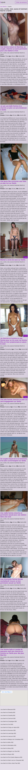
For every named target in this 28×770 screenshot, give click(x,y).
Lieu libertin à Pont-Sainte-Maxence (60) (11, 757)
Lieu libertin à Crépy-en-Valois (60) (10, 727)
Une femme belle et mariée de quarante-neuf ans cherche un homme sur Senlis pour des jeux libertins (12, 652)
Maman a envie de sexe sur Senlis (12, 260)
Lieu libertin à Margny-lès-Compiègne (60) (12, 739)
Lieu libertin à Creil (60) (7, 724)
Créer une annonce (21, 2)
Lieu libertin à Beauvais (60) (8, 709)
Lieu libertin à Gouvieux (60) (8, 730)
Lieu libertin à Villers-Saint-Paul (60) (10, 763)
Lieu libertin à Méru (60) (7, 742)
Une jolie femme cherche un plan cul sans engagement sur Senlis (13, 400)
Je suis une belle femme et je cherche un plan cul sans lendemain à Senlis (13, 108)
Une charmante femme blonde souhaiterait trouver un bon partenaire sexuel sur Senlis (11, 581)
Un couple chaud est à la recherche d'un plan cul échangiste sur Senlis (13, 460)
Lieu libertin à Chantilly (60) (8, 715)
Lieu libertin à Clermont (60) (8, 718)
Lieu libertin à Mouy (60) (7, 748)
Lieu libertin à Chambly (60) (8, 712)
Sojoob (2, 2)
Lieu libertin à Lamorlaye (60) (8, 733)
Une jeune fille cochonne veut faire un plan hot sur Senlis (13, 182)
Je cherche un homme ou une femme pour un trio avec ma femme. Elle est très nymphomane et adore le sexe (13, 341)
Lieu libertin (3, 6)
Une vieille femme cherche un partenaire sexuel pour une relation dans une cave (13, 515)
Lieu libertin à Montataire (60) (8, 745)
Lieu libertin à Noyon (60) (7, 754)
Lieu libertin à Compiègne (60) (9, 721)
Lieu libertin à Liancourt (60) (8, 736)
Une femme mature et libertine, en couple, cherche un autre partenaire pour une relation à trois (13, 49)
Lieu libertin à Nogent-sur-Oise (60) (10, 751)
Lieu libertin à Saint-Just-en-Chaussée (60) (12, 760)
